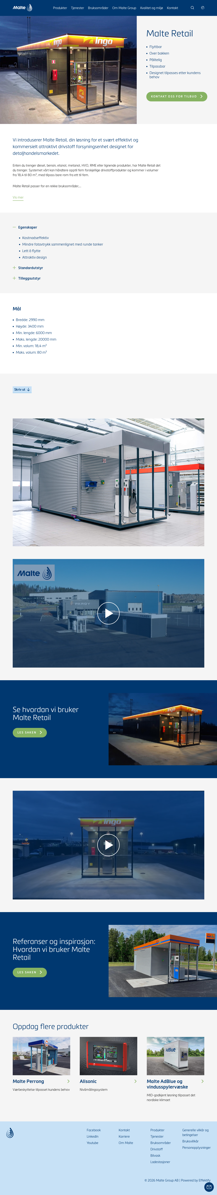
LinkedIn (92, 1136)
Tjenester (77, 8)
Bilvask (155, 1155)
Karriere (124, 1136)
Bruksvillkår (190, 1141)
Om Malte (126, 1143)
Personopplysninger (196, 1147)
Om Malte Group (124, 8)
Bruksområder (98, 8)
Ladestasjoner (160, 1162)
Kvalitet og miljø (151, 8)
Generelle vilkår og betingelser (195, 1132)
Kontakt (172, 8)
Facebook (94, 1130)
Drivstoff (156, 1149)
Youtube (92, 1143)
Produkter (60, 8)
